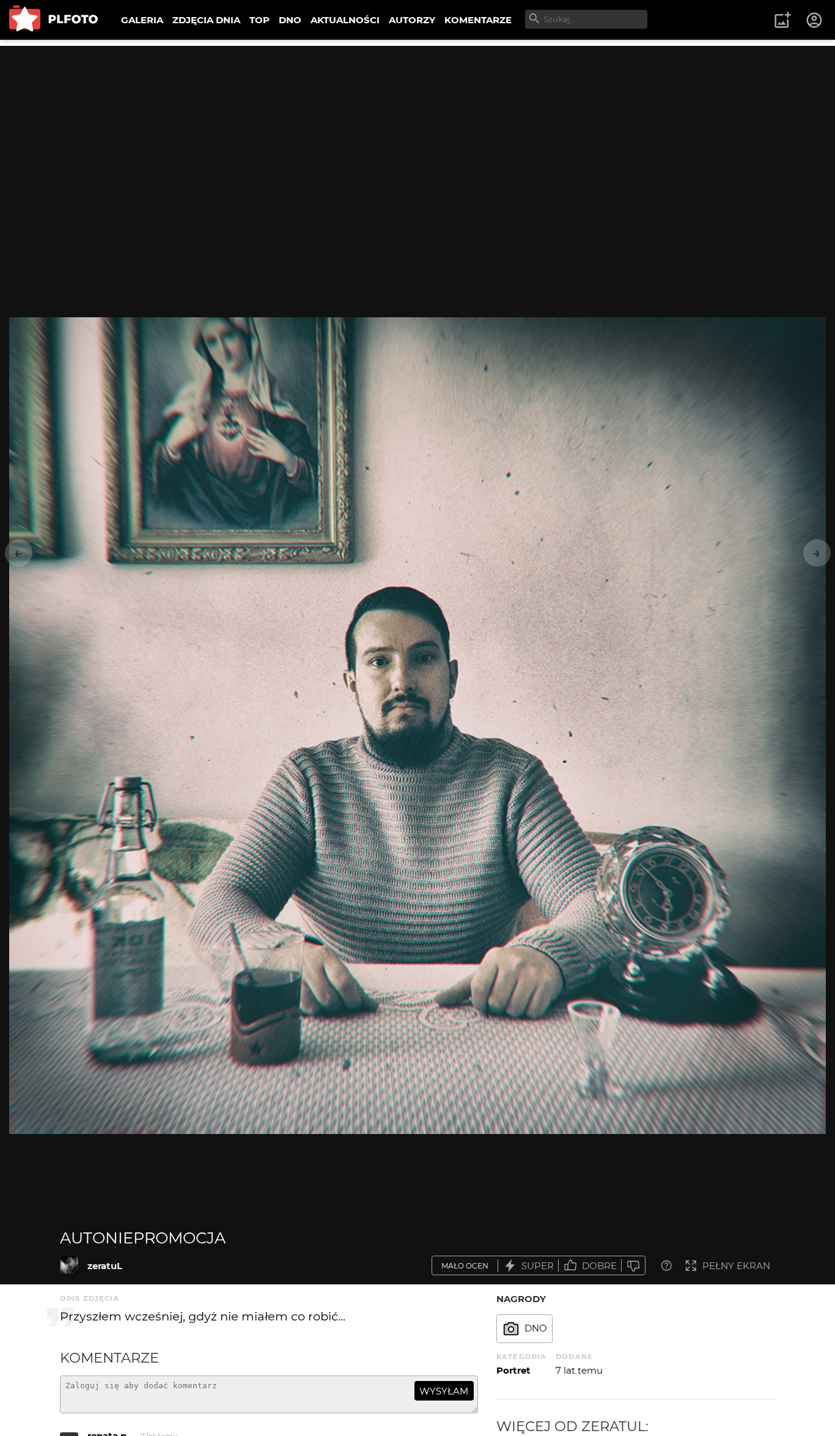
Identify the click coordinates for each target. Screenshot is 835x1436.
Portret (513, 1370)
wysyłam (443, 1391)
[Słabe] (633, 1265)
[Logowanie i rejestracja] (814, 20)
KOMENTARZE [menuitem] (478, 20)
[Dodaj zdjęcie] (782, 20)
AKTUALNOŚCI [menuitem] (345, 20)
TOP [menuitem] (259, 20)
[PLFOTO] (53, 20)
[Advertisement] (417, 131)
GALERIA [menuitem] (142, 20)
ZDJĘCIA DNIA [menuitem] (206, 20)
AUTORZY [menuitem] (412, 20)
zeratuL (104, 1266)
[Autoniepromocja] (69, 1265)
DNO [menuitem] (290, 20)
